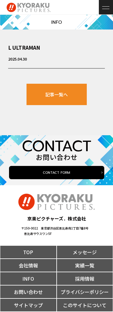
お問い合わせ (28, 291)
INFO (28, 278)
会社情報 (28, 265)
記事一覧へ (56, 94)
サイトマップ (28, 305)
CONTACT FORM (56, 172)
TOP (28, 252)
